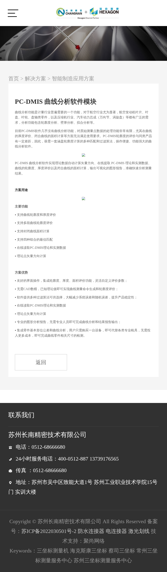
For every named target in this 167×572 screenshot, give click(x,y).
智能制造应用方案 (73, 79)
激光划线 (138, 531)
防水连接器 (91, 531)
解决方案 (35, 79)
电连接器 (116, 531)
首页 (13, 79)
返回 (41, 362)
